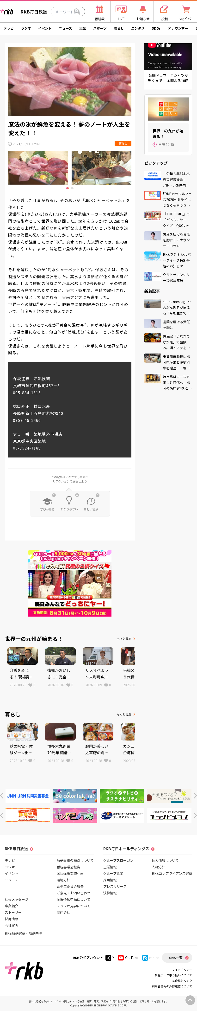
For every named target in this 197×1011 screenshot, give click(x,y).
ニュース (65, 28)
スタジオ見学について (73, 905)
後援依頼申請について (73, 899)
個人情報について (165, 860)
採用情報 (11, 918)
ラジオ (26, 28)
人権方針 (158, 866)
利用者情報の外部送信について (172, 986)
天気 (82, 28)
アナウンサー (178, 28)
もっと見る (124, 639)
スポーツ (100, 28)
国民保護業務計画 (70, 873)
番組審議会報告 (68, 866)
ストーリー (13, 912)
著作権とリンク (182, 981)
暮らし (119, 28)
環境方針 (63, 879)
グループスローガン (118, 860)
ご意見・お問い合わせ (73, 892)
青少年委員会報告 (70, 886)
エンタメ (138, 28)
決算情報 (110, 892)
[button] (1, 795)
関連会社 (63, 912)
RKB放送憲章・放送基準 (23, 933)
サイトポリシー (182, 969)
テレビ (9, 28)
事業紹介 (11, 905)
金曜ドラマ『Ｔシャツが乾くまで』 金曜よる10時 (168, 78)
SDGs (156, 28)
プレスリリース (115, 886)
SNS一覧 (176, 957)
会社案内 (11, 925)
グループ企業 (113, 873)
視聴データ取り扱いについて (173, 975)
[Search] (77, 11)
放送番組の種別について (75, 860)
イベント (45, 28)
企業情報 (110, 866)
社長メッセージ (16, 899)
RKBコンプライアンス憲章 (172, 873)
